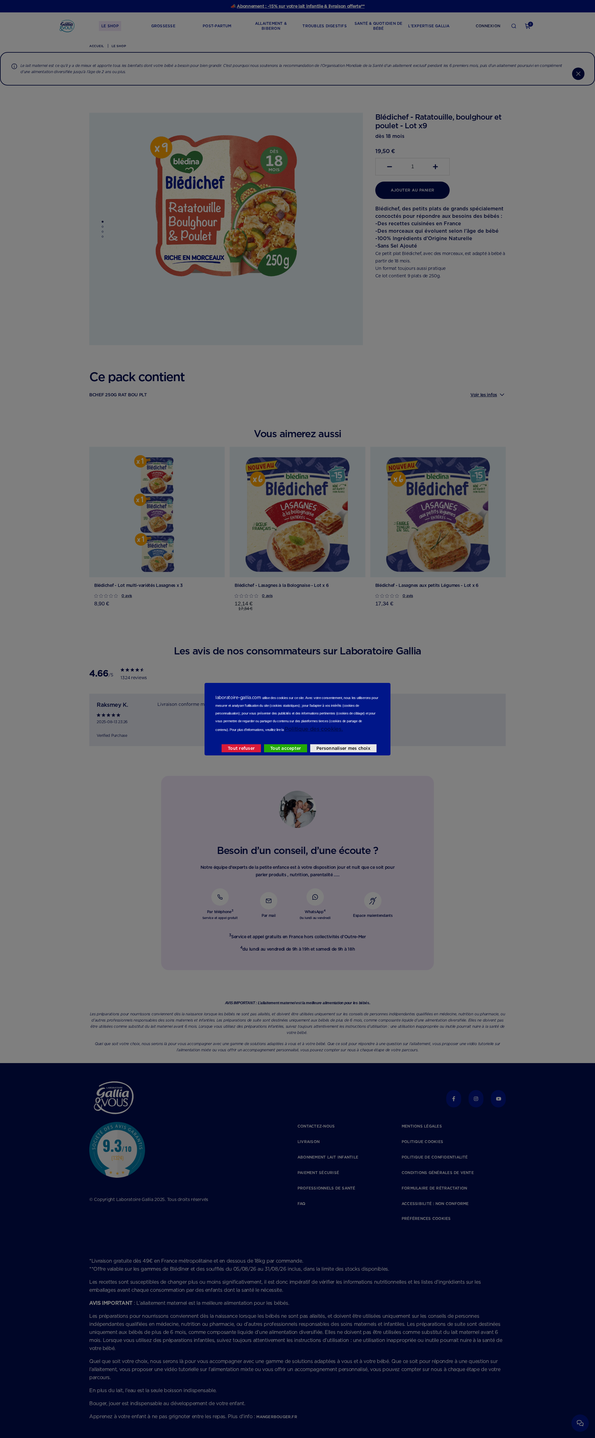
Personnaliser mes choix (343, 748)
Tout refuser (241, 748)
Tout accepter (285, 748)
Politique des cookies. (313, 729)
